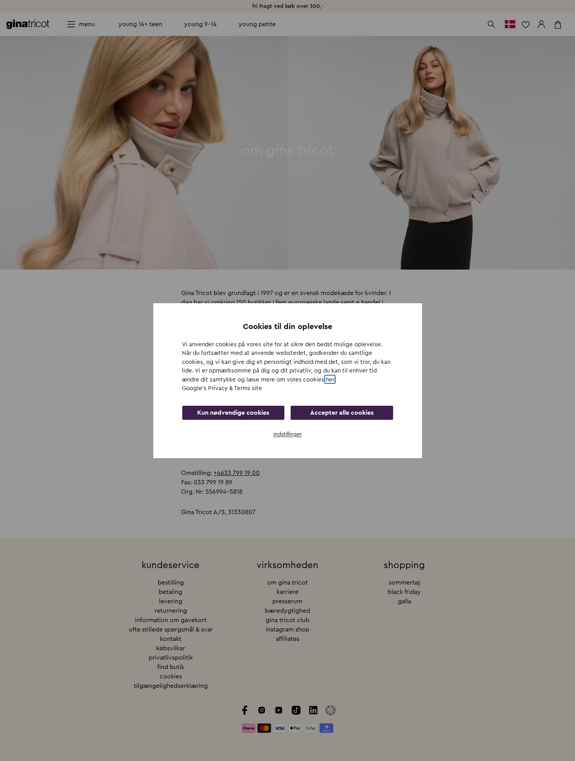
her (330, 379)
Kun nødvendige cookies (233, 412)
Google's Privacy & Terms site (222, 388)
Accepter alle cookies (342, 412)
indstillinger (287, 434)
